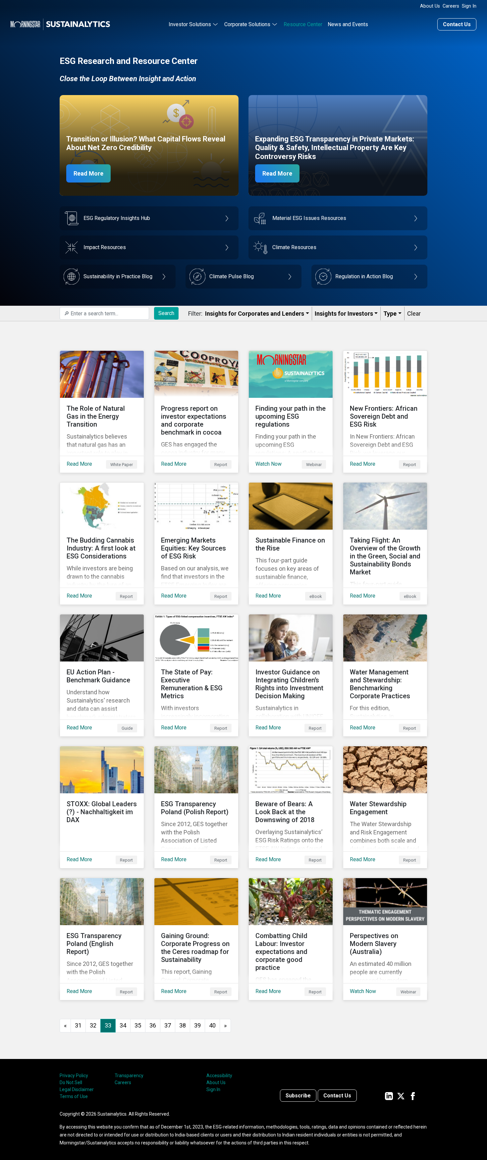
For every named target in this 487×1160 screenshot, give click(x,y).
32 (93, 1025)
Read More (88, 173)
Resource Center (303, 24)
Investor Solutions (190, 24)
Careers (451, 6)
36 (152, 1025)
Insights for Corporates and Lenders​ (254, 313)
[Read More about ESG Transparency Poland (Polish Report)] (196, 807)
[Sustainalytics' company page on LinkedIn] (389, 1095)
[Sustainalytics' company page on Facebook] (413, 1095)
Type (390, 313)
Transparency (129, 1075)
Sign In (469, 6)
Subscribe (298, 1095)
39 (197, 1025)
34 (123, 1025)
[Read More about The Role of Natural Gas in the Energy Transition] (102, 412)
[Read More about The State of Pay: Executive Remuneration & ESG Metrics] (196, 675)
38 (182, 1025)
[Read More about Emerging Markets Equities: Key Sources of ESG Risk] (196, 544)
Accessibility (219, 1075)
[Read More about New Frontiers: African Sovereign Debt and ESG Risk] (385, 412)
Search (166, 313)
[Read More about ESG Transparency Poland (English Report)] (102, 939)
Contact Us (457, 24)
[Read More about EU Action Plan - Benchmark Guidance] (102, 675)
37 (167, 1025)
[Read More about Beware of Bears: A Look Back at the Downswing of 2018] (291, 807)
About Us (430, 6)
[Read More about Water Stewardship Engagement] (385, 807)
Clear (414, 313)
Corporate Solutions (247, 24)
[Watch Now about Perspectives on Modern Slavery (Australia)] (385, 939)
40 (212, 1025)
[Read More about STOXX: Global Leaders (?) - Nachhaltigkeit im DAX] (102, 807)
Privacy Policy (74, 1075)
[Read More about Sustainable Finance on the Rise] (291, 544)
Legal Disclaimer (77, 1089)
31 (78, 1025)
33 (108, 1025)
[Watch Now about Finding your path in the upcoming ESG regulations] (291, 412)
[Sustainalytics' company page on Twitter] (401, 1095)
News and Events (348, 24)
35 (138, 1025)
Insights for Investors (344, 313)
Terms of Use (74, 1096)
